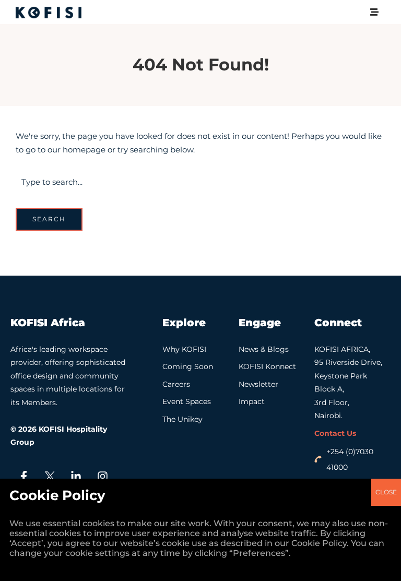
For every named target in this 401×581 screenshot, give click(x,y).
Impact (252, 401)
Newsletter (258, 384)
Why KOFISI (184, 349)
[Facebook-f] (23, 477)
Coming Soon (187, 366)
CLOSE (386, 492)
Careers (176, 384)
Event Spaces (186, 401)
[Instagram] (102, 477)
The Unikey (182, 419)
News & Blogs (264, 349)
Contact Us (335, 433)
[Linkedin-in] (76, 477)
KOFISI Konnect (267, 366)
